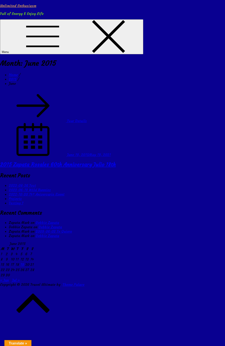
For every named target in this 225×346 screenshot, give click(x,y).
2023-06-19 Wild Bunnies (30, 190)
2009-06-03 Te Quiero (54, 231)
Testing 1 (16, 203)
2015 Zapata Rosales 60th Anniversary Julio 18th (58, 164)
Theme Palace (73, 284)
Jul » (16, 280)
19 (22, 264)
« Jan (4, 280)
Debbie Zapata (47, 222)
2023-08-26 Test (22, 185)
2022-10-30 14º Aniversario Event (36, 194)
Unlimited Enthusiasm (18, 6)
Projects (15, 198)
